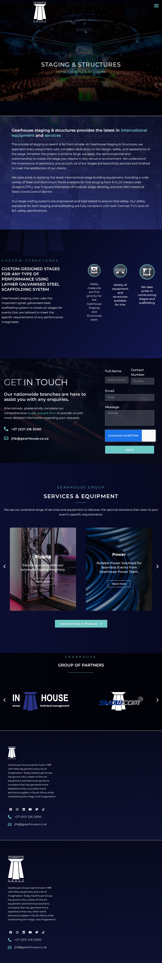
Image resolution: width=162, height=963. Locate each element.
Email (109, 391)
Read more (43, 583)
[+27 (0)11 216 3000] (6, 429)
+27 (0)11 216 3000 (26, 429)
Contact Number (138, 372)
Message (112, 407)
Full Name (113, 371)
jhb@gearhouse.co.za (30, 438)
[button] (156, 5)
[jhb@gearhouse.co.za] (6, 438)
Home (61, 71)
